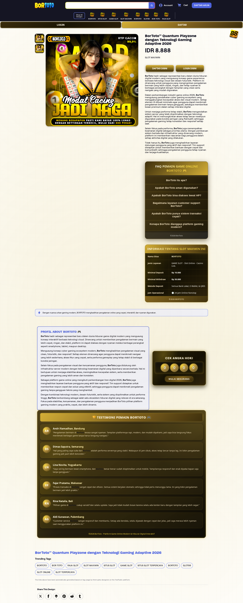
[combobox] (107, 5)
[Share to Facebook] (48, 596)
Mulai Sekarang (179, 379)
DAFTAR (182, 24)
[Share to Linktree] (56, 596)
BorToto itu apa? (176, 180)
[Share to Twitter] (40, 596)
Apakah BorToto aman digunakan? (176, 187)
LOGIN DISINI (189, 68)
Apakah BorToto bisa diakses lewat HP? (176, 195)
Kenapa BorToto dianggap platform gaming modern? (176, 225)
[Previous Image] (48, 80)
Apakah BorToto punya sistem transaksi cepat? (176, 215)
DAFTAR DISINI (159, 68)
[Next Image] (136, 80)
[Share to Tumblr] (79, 596)
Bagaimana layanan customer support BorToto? (176, 204)
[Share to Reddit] (72, 596)
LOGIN (61, 24)
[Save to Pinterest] (64, 596)
